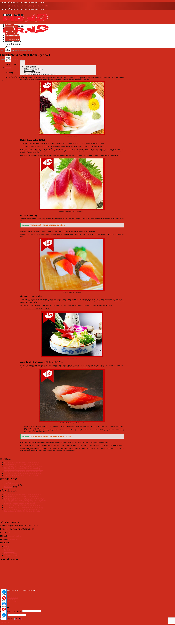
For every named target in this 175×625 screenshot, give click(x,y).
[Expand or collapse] (21, 67)
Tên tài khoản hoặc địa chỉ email (11, 611)
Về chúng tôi (8, 546)
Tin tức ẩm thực (9, 550)
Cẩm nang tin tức (9, 599)
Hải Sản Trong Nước (12, 39)
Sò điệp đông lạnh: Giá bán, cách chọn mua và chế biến (22, 511)
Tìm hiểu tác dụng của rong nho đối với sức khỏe (20, 504)
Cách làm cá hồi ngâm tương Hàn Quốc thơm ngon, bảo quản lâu (25, 500)
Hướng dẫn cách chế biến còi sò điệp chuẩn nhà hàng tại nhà (23, 509)
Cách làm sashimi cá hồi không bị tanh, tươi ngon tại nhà (22, 468)
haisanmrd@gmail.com (14, 536)
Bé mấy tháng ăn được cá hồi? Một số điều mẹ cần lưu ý (22, 464)
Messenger (4, 606)
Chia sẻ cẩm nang (9, 483)
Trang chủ (2, 50)
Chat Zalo (4, 594)
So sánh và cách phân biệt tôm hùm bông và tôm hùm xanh (23, 472)
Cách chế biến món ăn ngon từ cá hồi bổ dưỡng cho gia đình (23, 466)
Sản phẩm (7, 596)
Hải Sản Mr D (18, 59)
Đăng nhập (18, 619)
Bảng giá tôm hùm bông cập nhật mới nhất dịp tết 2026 (21, 475)
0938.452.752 (114, 448)
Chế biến (4, 617)
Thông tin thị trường (10, 553)
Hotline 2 (4, 612)
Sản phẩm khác (13, 598)
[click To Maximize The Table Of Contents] (22, 62)
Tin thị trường (9, 50)
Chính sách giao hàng (11, 555)
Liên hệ (6, 548)
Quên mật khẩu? (5, 622)
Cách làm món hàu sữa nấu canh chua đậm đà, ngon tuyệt (22, 473)
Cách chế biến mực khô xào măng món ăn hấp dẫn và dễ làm (23, 470)
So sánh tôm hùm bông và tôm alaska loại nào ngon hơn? (22, 462)
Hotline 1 (4, 600)
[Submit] (5, 47)
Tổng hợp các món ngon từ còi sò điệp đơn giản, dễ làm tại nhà (24, 498)
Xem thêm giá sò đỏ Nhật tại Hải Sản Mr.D (37, 309)
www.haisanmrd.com (15, 539)
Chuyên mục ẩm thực (11, 485)
